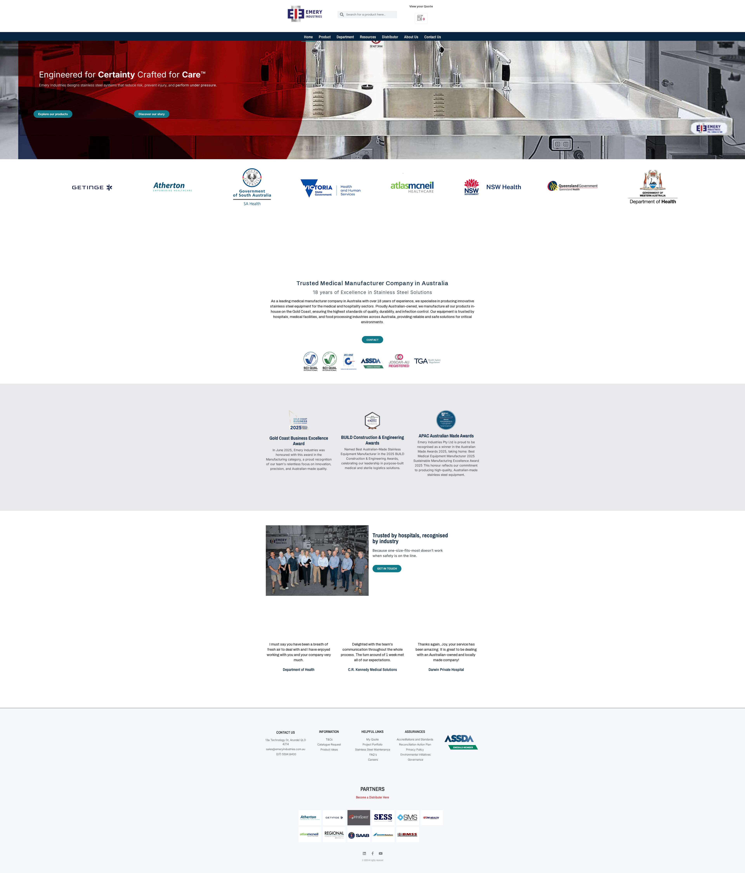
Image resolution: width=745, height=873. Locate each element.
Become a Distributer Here (372, 797)
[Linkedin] (364, 853)
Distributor (390, 36)
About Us (411, 36)
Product (325, 36)
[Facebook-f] (372, 853)
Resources (368, 36)
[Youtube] (380, 853)
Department (345, 36)
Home (308, 36)
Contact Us (432, 36)
